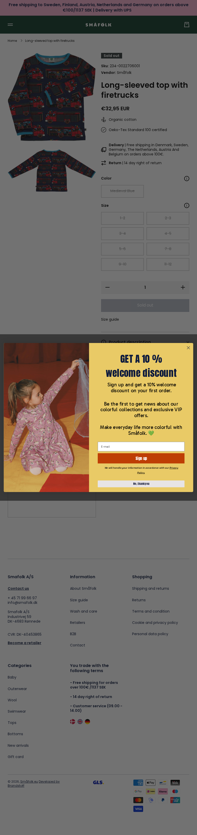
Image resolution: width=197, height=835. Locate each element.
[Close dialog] (188, 348)
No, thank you (141, 484)
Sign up (141, 458)
